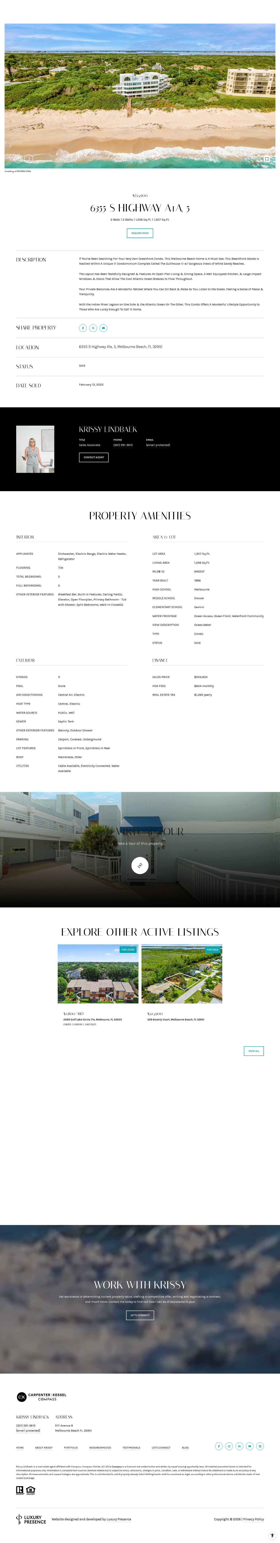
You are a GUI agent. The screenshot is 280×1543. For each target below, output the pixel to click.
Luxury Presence (119, 1519)
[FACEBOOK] (219, 1446)
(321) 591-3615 (123, 445)
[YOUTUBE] (250, 1446)
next (28, 158)
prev (18, 158)
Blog (185, 1447)
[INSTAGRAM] (229, 1446)
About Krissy (43, 1447)
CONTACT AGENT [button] (94, 457)
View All (253, 1051)
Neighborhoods (100, 1447)
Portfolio (71, 1447)
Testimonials (131, 1447)
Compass (117, 1466)
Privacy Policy (253, 1519)
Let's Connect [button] (140, 1315)
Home (20, 1447)
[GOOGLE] (260, 1446)
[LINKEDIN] (239, 1446)
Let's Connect (161, 1447)
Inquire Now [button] (140, 233)
